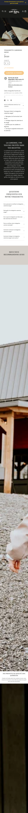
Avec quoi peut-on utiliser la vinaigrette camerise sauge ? (13, 205)
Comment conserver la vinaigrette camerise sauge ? (12, 231)
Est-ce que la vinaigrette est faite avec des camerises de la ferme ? (13, 218)
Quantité (6, 60)
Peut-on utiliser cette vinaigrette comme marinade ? (12, 224)
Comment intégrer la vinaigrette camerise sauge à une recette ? (12, 237)
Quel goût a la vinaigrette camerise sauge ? (12, 211)
